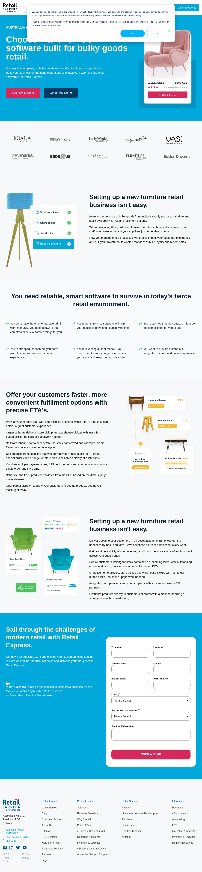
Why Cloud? (84, 819)
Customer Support (52, 819)
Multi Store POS (51, 842)
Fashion (126, 807)
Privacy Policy (26, 856)
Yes (132, 33)
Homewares (128, 825)
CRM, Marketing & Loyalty (91, 848)
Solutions (82, 807)
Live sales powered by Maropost (140, 813)
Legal (45, 860)
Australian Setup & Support (92, 854)
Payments (177, 807)
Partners (46, 854)
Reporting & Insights (88, 837)
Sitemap (46, 831)
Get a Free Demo (186, 7)
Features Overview (87, 813)
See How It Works (23, 92)
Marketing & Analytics (184, 831)
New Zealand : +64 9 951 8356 (17, 839)
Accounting (178, 819)
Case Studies (49, 807)
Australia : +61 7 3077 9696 (15, 831)
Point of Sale (84, 825)
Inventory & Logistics (88, 842)
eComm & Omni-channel (91, 831)
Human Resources (182, 842)
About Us (47, 825)
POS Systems (49, 837)
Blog (44, 813)
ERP (175, 825)
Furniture (127, 819)
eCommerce (179, 813)
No (158, 33)
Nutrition (126, 837)
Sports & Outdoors (132, 831)
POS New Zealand (52, 848)
